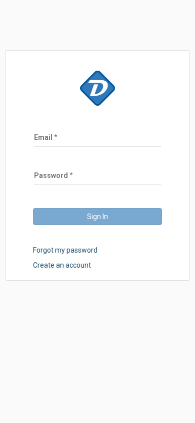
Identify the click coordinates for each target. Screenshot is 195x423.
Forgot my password (65, 250)
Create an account (62, 265)
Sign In (97, 217)
